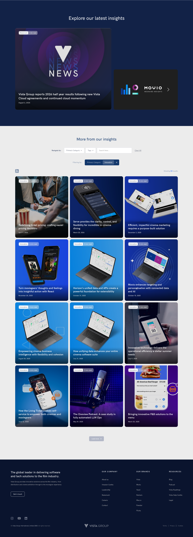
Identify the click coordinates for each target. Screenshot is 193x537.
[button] (74, 150)
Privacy (172, 526)
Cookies (180, 526)
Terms (165, 526)
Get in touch (17, 494)
